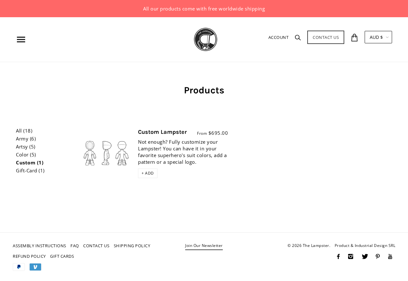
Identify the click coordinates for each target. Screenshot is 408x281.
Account (278, 37)
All (24, 130)
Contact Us (326, 37)
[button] (147, 173)
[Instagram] (350, 256)
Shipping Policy (132, 246)
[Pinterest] (377, 256)
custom (29, 162)
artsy (25, 146)
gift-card (30, 170)
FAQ (74, 246)
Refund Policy (29, 256)
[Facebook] (338, 256)
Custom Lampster (162, 131)
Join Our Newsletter (204, 246)
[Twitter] (365, 256)
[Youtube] (390, 256)
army (26, 138)
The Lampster (316, 245)
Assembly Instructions (39, 246)
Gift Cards (62, 256)
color (26, 154)
